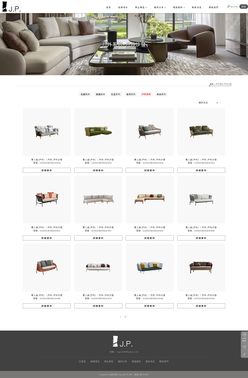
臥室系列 (115, 94)
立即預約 (244, 339)
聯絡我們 (214, 7)
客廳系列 (85, 94)
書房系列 (130, 94)
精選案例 (178, 7)
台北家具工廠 (120, 365)
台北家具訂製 (108, 365)
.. (133, 374)
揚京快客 (113, 374)
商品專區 (140, 7)
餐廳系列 (100, 94)
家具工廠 (97, 365)
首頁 (108, 7)
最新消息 (197, 7)
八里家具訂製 (157, 365)
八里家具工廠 (145, 365)
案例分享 (159, 7)
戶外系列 (146, 94)
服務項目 (123, 7)
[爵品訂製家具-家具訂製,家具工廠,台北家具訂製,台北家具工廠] (11, 7)
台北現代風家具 (132, 365)
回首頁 (82, 361)
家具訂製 (89, 365)
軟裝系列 (161, 94)
